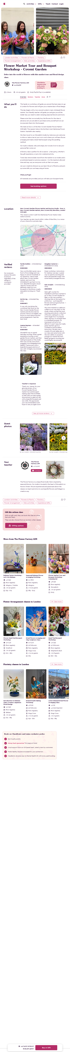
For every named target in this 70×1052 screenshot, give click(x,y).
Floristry (41, 57)
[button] (38, 31)
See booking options (38, 186)
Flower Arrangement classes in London (22, 602)
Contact (55, 4)
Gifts (40, 4)
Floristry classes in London (16, 664)
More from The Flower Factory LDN (20, 539)
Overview (23, 97)
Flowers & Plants (27, 57)
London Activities (11, 57)
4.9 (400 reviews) (27, 1046)
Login (61, 4)
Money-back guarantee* (16, 743)
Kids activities (29, 61)
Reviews (30, 97)
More (43, 97)
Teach (48, 4)
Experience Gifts (44, 61)
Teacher (37, 97)
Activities (30, 4)
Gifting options (16, 526)
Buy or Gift (46, 1047)
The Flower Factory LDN (20, 83)
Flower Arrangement (13, 61)
